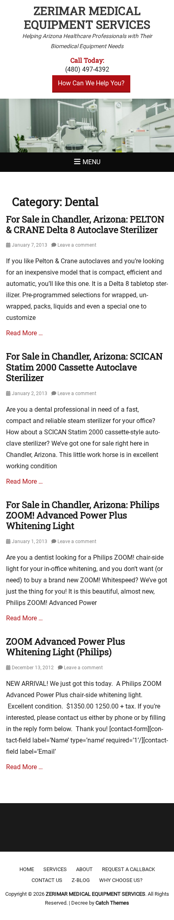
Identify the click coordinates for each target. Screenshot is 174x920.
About (84, 869)
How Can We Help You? (91, 83)
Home (26, 869)
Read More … (24, 333)
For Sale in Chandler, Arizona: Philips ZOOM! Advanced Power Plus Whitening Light (82, 515)
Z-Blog (81, 880)
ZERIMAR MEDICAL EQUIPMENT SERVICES (87, 17)
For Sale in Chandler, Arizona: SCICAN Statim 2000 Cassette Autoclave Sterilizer (84, 366)
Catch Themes (112, 903)
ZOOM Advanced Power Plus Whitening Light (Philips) (65, 646)
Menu (91, 162)
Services (55, 869)
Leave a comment (76, 245)
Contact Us (47, 880)
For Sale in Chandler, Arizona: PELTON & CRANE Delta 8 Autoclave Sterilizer (85, 224)
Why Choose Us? (120, 880)
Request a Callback (128, 869)
